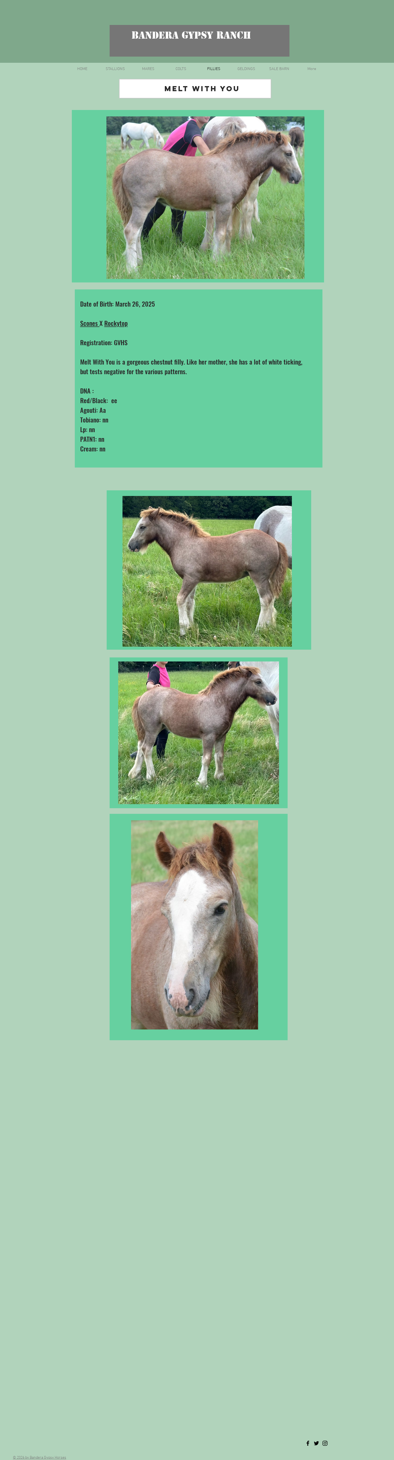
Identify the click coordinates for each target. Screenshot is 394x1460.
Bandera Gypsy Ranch (191, 35)
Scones (89, 323)
